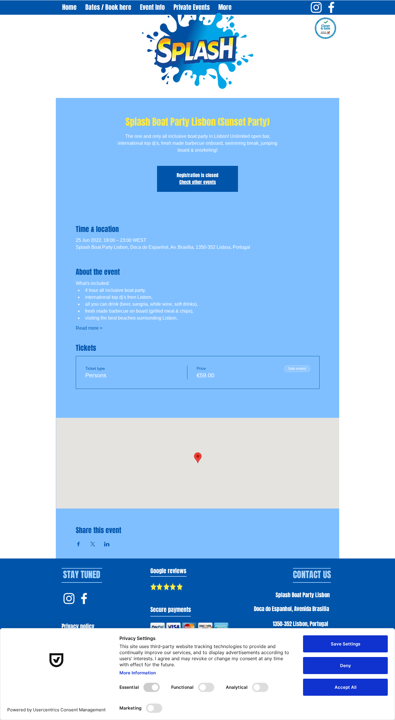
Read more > (89, 328)
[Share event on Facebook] (78, 544)
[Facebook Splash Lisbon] (84, 598)
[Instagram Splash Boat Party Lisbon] (316, 7)
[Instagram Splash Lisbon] (69, 598)
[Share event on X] (92, 544)
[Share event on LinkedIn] (107, 544)
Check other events (197, 182)
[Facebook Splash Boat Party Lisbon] (331, 7)
